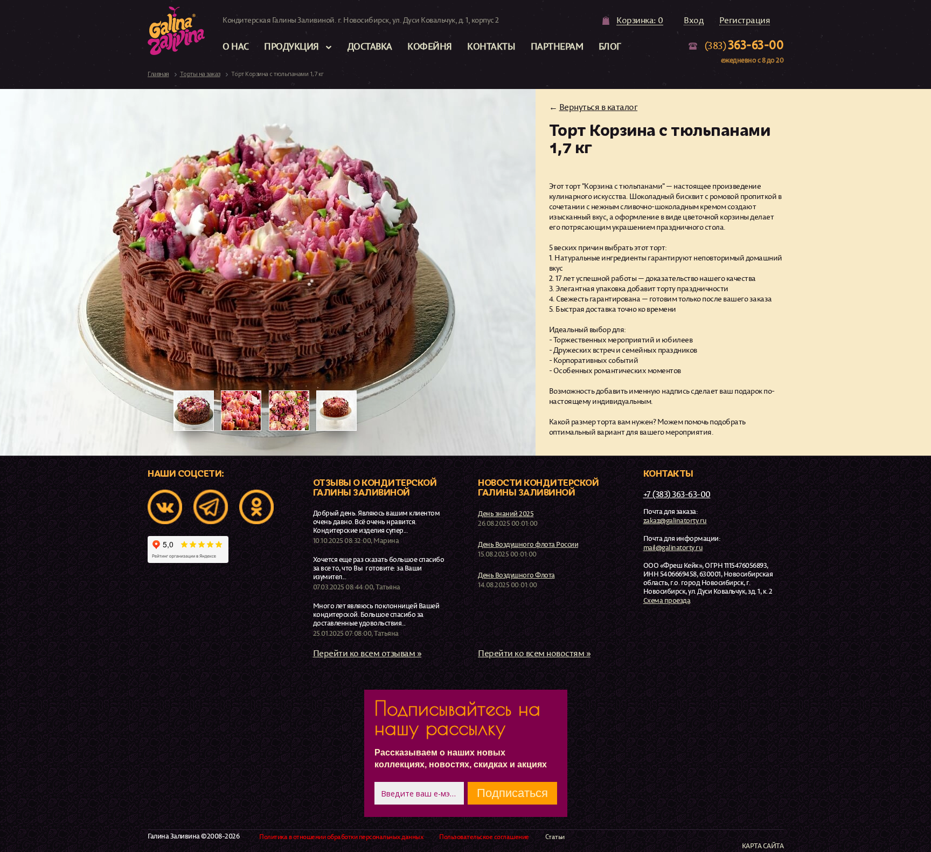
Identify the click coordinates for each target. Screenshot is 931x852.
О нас (236, 46)
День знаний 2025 (505, 513)
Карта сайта (763, 845)
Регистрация (744, 20)
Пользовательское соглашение (484, 837)
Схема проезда (667, 600)
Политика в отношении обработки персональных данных (341, 837)
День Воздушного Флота (516, 574)
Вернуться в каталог (598, 106)
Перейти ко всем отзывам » (367, 653)
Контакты (491, 46)
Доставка (370, 46)
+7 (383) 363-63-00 (677, 493)
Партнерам (557, 46)
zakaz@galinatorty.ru (675, 520)
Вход (694, 20)
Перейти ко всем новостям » (534, 653)
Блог (610, 46)
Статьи (555, 837)
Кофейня (429, 46)
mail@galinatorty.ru (673, 547)
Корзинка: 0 (639, 20)
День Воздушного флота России (528, 544)
